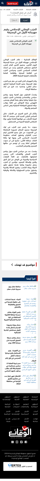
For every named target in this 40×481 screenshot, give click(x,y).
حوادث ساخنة (35, 420)
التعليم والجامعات (25, 406)
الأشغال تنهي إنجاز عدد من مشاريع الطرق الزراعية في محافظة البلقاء (12, 379)
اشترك (25, 20)
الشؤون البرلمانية (34, 406)
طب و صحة (8, 420)
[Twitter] (21, 442)
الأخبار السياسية (25, 413)
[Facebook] (26, 442)
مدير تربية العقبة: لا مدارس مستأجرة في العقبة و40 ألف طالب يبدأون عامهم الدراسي (13, 366)
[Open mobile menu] (36, 3)
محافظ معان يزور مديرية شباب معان (14, 287)
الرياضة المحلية (7, 406)
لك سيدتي (15, 419)
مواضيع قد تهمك (25, 264)
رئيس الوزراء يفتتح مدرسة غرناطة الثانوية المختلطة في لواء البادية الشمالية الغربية (12, 315)
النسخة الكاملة (12, 3)
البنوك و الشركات (16, 406)
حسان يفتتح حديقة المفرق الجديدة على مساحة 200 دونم (13, 340)
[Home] (28, 3)
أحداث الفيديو (35, 413)
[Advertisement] (20, 194)
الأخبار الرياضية (7, 413)
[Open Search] (2, 3)
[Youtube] (17, 442)
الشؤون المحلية (26, 398)
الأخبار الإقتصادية (15, 413)
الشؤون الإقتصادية (6, 398)
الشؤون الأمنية (16, 398)
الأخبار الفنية (26, 420)
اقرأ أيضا (31, 278)
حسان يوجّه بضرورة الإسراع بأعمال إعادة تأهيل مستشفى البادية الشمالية (12, 328)
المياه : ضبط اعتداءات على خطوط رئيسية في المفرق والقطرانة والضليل (13, 303)
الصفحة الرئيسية (34, 398)
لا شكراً (14, 20)
